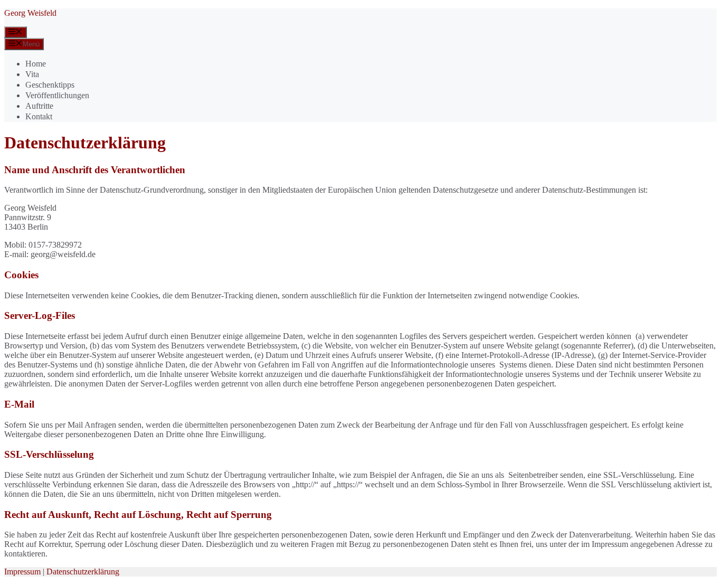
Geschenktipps (49, 85)
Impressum (22, 571)
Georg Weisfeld (30, 12)
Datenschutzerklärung (82, 571)
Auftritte (39, 106)
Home (35, 64)
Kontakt (38, 116)
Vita (32, 74)
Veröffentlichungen (57, 95)
